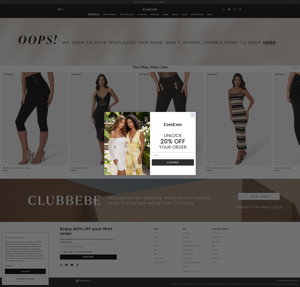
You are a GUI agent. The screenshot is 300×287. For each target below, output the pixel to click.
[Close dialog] (193, 115)
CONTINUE (173, 162)
